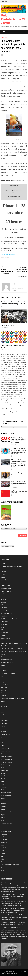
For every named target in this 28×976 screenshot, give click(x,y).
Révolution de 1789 (6, 812)
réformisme (4, 801)
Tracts (2, 851)
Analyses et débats (6, 588)
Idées (2, 712)
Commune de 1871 (6, 638)
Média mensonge (5, 765)
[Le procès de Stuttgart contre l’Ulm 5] (5, 473)
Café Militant (4, 608)
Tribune (3, 853)
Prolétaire (3, 790)
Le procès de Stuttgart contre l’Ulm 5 (11, 915)
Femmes (3, 695)
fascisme (3, 690)
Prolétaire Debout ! (6, 792)
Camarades (4, 610)
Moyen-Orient (5, 770)
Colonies (3, 635)
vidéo (2, 867)
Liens (2, 740)
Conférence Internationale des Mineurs (11, 648)
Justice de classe (5, 734)
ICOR (2, 709)
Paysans (3, 779)
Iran (2, 729)
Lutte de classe (5, 748)
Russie (2, 817)
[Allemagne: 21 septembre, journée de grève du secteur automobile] (5, 482)
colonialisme (4, 632)
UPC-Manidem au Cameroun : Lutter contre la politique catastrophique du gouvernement (14, 303)
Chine (2, 627)
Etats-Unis (4, 679)
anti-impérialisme (6, 591)
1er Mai (3, 563)
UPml (6, 55)
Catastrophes (4, 621)
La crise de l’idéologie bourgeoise (10, 927)
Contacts (3, 657)
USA (2, 862)
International (4, 720)
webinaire (3, 873)
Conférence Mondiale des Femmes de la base (13, 651)
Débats (3, 665)
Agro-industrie (5, 580)
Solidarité (3, 837)
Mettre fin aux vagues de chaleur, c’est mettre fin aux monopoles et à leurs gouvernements (18, 440)
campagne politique (6, 613)
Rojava (3, 815)
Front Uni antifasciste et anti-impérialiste (12, 698)
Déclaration (4, 668)
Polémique (4, 781)
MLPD (2, 767)
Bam (16, 973)
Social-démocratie (6, 831)
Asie (2, 596)
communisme (4, 641)
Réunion (3, 809)
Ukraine (3, 856)
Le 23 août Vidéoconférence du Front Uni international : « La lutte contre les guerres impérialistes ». (18, 451)
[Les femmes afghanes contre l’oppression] (5, 491)
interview (3, 726)
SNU (2, 828)
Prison (2, 784)
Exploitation (4, 684)
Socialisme (4, 834)
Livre (2, 745)
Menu (4, 31)
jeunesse (3, 731)
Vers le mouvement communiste (10, 864)
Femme (3, 693)
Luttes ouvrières (5, 751)
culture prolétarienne (6, 659)
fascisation (4, 687)
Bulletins (3, 605)
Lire (2, 743)
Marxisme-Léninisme (6, 762)
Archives (3, 594)
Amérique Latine (5, 585)
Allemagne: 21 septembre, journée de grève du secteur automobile (18, 483)
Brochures (3, 599)
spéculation (4, 842)
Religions (3, 803)
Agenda (3, 577)
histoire (3, 704)
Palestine (3, 776)
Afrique (3, 574)
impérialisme (4, 718)
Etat (2, 676)
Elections (3, 671)
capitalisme (4, 616)
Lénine (2, 737)
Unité (2, 859)
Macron (3, 754)
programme (4, 787)
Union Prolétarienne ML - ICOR (18, 972)
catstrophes (4, 624)
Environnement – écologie (8, 673)
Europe (3, 682)
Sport (2, 845)
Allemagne (4, 583)
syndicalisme (4, 848)
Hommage (4, 707)
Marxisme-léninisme (6, 759)
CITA (2, 630)
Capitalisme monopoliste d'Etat (10, 619)
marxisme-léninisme (6, 756)
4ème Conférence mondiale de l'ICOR (11, 566)
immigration (4, 715)
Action (2, 569)
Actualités (4, 37)
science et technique (6, 823)
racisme (3, 798)
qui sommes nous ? (6, 795)
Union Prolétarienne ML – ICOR (13, 19)
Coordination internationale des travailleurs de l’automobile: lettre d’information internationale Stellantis (14, 890)
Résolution (4, 806)
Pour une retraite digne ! (8, 325)
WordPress (10, 973)
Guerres (3, 701)
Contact (3, 654)
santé (2, 820)
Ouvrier (3, 773)
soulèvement (4, 839)
